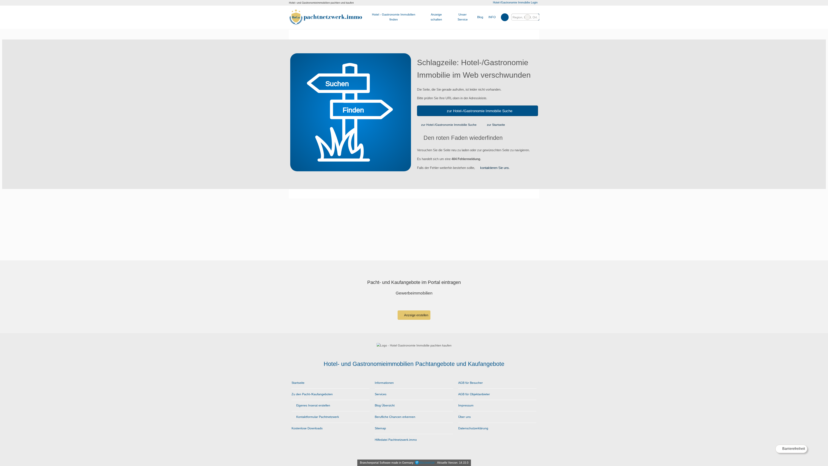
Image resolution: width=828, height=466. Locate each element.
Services (380, 394)
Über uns (464, 417)
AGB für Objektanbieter (474, 394)
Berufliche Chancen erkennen (395, 417)
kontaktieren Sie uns (494, 168)
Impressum (466, 405)
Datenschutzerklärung (473, 428)
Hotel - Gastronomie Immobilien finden (393, 17)
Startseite (298, 382)
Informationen (384, 382)
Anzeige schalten (436, 17)
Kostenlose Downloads (307, 428)
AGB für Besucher (470, 382)
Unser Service (463, 17)
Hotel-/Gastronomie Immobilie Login (514, 2)
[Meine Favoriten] (504, 17)
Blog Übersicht (385, 405)
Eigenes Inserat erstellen (312, 405)
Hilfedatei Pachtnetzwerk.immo (396, 439)
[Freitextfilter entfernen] (527, 17)
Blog (480, 17)
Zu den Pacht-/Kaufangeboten (312, 394)
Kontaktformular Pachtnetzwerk (317, 417)
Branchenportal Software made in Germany (385, 462)
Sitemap (380, 428)
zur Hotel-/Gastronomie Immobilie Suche (479, 111)
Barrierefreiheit (793, 448)
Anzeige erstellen (415, 315)
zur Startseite (496, 124)
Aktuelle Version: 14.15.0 (452, 462)
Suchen (535, 17)
